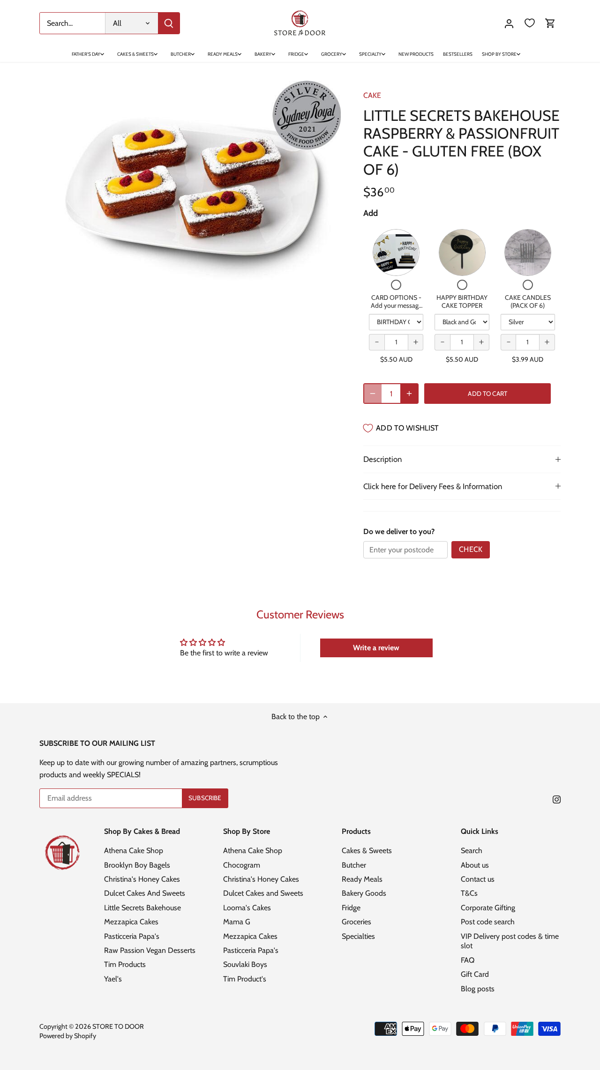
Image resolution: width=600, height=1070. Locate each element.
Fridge (351, 907)
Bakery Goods (364, 893)
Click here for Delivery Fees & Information (432, 486)
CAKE (372, 95)
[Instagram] (557, 799)
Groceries (356, 921)
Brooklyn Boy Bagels (137, 865)
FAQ (467, 960)
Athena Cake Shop (133, 850)
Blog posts (478, 988)
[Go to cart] (550, 23)
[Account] (509, 23)
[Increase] (409, 393)
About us (475, 865)
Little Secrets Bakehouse (142, 907)
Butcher (354, 865)
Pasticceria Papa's (131, 936)
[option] (190, 181)
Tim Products (125, 964)
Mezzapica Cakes (131, 921)
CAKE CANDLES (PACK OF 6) (528, 301)
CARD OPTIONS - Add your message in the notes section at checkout (396, 310)
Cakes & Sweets (367, 850)
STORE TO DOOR (118, 1026)
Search (471, 850)
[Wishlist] (529, 23)
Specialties (358, 936)
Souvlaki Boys (245, 964)
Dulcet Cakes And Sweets (144, 893)
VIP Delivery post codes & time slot (510, 941)
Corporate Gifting (488, 907)
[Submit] (169, 23)
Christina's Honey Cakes (142, 879)
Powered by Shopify (67, 1036)
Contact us (478, 879)
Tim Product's (244, 978)
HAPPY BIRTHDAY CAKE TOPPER (462, 301)
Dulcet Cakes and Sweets (263, 893)
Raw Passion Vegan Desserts (149, 950)
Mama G (236, 921)
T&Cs (469, 893)
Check (470, 549)
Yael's (113, 978)
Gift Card (475, 974)
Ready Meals (362, 879)
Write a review (376, 647)
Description (382, 459)
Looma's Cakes (247, 907)
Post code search (488, 921)
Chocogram (241, 865)
